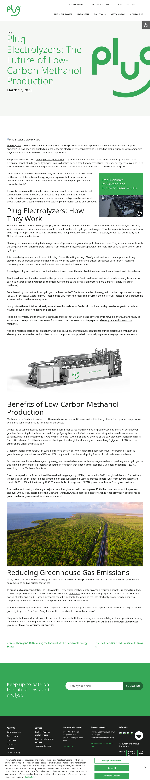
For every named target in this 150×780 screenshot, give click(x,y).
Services (38, 728)
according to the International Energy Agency (42, 433)
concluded (91, 475)
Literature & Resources (101, 5)
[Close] (145, 767)
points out (74, 593)
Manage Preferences (111, 760)
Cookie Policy (30, 777)
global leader (53, 149)
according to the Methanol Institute (26, 468)
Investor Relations (127, 5)
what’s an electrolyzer (22, 225)
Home (122, 751)
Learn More (68, 746)
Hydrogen (83, 14)
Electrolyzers (14, 145)
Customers (11, 744)
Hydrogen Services (43, 746)
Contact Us (136, 14)
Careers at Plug (76, 5)
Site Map (141, 752)
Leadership (11, 740)
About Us (11, 728)
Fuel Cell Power (63, 14)
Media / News (118, 14)
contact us (31, 625)
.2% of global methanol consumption (105, 257)
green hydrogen (15, 611)
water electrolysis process (125, 225)
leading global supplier (111, 149)
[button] (146, 25)
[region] (75, 768)
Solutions (100, 14)
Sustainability (12, 736)
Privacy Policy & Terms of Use (131, 755)
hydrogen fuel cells (101, 461)
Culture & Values (14, 732)
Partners (10, 748)
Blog (9, 32)
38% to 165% (49, 454)
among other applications (50, 159)
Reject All (112, 768)
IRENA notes (52, 590)
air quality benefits (112, 433)
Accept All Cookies (112, 775)
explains (59, 177)
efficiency (86, 618)
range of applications (24, 232)
